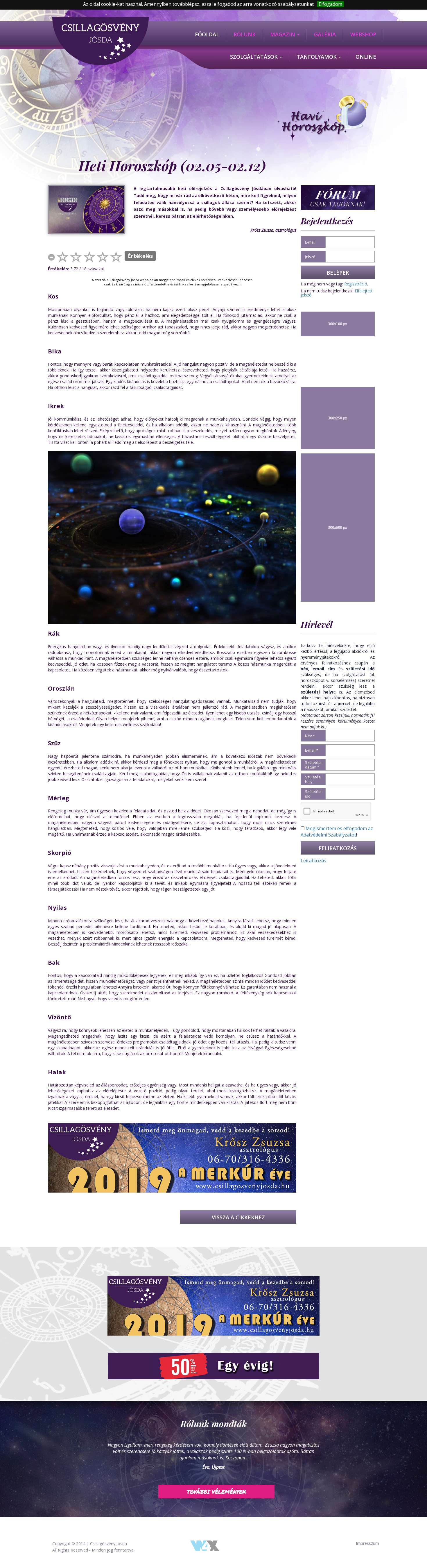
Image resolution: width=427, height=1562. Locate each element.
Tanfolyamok (317, 56)
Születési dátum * (313, 765)
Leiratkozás (313, 860)
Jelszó (310, 256)
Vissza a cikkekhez (238, 1217)
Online (366, 56)
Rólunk (245, 34)
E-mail (310, 242)
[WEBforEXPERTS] (204, 1545)
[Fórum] (338, 197)
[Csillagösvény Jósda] (100, 19)
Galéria (325, 34)
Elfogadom (330, 4)
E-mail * (311, 750)
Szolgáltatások (254, 56)
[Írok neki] (213, 1306)
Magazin (283, 34)
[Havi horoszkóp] (322, 119)
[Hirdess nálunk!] (213, 1366)
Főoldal (207, 34)
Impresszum (367, 1543)
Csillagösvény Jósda (108, 1543)
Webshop (363, 34)
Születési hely (313, 779)
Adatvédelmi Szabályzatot (328, 835)
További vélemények (216, 1485)
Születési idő (313, 794)
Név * (310, 735)
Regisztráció (355, 284)
